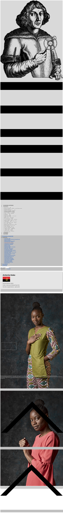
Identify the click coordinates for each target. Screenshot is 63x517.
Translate (8, 268)
